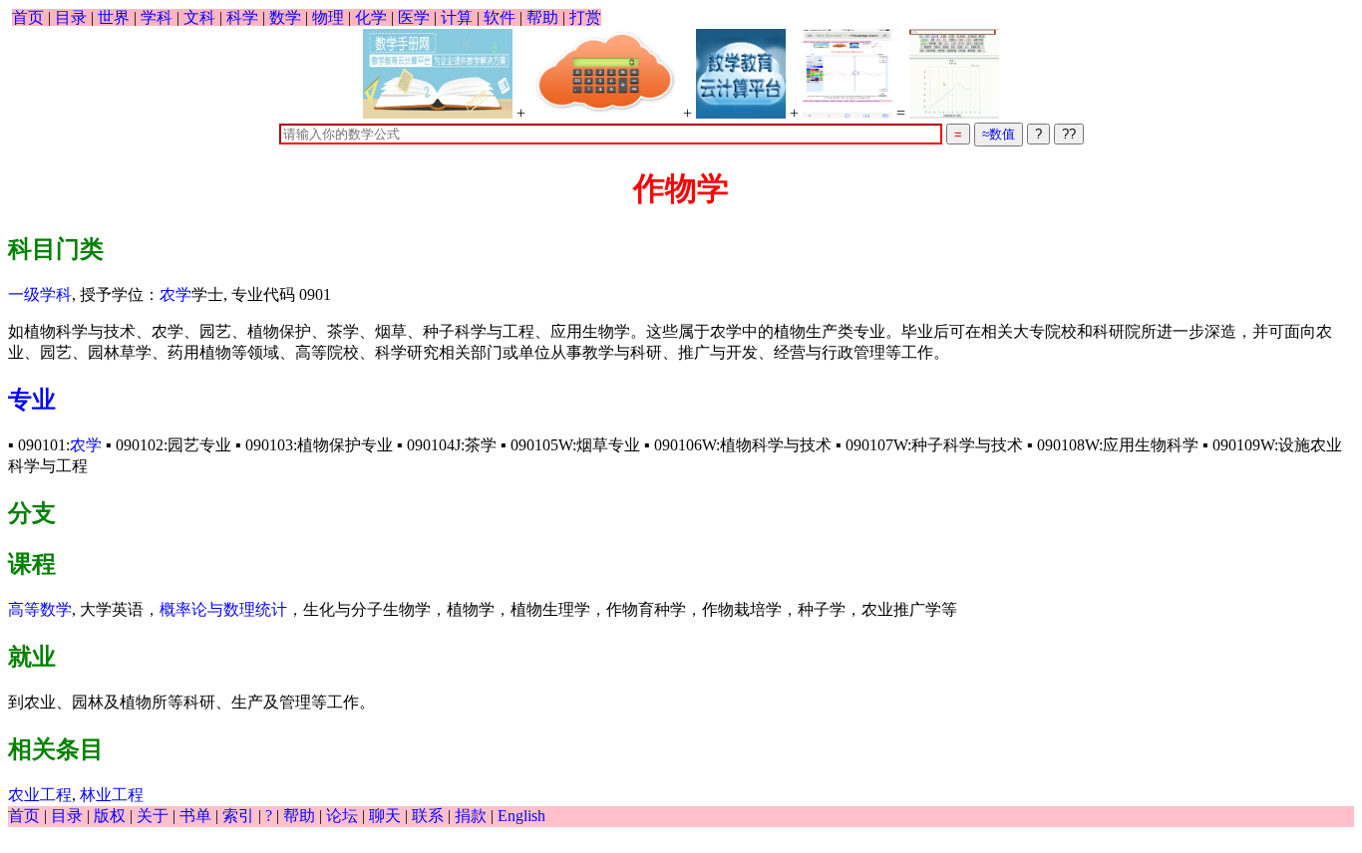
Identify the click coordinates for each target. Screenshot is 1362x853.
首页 (28, 17)
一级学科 (40, 294)
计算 (457, 17)
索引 (238, 815)
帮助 (542, 17)
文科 (199, 17)
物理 (328, 17)
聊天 (385, 815)
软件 (499, 17)
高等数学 (40, 609)
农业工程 (40, 794)
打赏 (585, 17)
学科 (156, 17)
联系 (428, 815)
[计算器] (604, 74)
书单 (195, 815)
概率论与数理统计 (223, 609)
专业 (32, 400)
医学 (414, 17)
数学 (285, 17)
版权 (110, 815)
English (521, 815)
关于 (153, 815)
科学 (242, 17)
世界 (114, 17)
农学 (175, 294)
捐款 (471, 815)
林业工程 (112, 794)
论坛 (342, 815)
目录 (71, 17)
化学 (371, 17)
